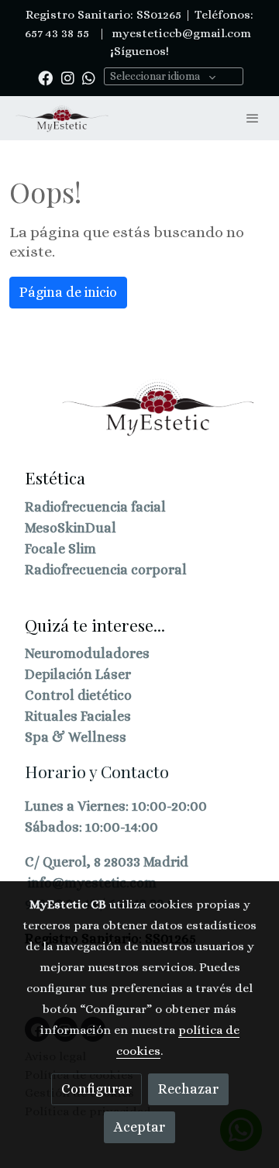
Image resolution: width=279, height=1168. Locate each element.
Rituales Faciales (78, 716)
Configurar (96, 1089)
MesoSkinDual (70, 528)
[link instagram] (67, 77)
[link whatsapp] (88, 77)
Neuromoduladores (87, 653)
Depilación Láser (78, 674)
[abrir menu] (253, 118)
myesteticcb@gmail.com (179, 33)
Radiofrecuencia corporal (106, 569)
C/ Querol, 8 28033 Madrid (106, 862)
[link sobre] (139, 417)
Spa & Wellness (75, 737)
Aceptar (139, 1127)
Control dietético (78, 695)
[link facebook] (45, 77)
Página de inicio (68, 292)
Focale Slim (60, 548)
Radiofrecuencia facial (95, 507)
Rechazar (188, 1089)
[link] (62, 118)
